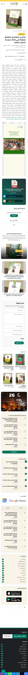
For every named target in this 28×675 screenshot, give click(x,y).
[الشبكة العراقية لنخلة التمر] (14, 3)
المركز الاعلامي (22, 568)
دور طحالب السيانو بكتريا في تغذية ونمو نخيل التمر (11, 547)
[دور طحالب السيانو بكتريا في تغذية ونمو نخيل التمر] (22, 548)
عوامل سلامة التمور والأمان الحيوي (11, 445)
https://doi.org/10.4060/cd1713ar (14, 119)
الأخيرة (20, 508)
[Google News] (14, 220)
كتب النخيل (15, 31)
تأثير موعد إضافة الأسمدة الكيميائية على (11, 462)
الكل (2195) (14, 452)
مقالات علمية (22, 579)
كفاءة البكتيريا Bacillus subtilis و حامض (10, 474)
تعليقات (8, 508)
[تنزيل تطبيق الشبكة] (3, 672)
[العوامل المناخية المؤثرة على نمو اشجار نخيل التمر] (22, 488)
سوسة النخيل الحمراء (19, 208)
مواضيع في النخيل (21, 566)
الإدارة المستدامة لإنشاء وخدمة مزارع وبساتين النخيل (8, 368)
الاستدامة (23, 559)
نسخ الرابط (14, 215)
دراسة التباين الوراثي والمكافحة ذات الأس (10, 468)
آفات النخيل (23, 572)
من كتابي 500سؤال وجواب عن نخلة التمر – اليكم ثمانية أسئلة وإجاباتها (10, 433)
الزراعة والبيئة (22, 581)
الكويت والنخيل (20, 255)
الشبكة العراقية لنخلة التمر (14, 234)
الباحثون (23, 570)
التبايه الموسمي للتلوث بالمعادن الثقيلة (10, 480)
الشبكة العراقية (22, 561)
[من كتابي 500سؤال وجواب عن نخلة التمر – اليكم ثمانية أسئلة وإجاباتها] (22, 433)
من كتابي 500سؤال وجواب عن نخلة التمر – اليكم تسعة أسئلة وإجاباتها (10, 439)
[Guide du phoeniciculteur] (20, 378)
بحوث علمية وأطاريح (21, 577)
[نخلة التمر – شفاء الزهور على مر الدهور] (20, 359)
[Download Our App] (14, 596)
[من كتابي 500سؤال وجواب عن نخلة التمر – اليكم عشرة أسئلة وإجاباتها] (22, 426)
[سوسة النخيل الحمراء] (7, 378)
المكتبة (19, 31)
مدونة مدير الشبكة (21, 563)
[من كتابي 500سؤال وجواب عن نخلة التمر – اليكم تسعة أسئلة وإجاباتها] (22, 439)
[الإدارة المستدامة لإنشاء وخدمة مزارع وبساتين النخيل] (7, 359)
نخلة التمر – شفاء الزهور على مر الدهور (20, 367)
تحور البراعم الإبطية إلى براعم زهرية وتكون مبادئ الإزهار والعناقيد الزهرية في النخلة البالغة (9, 419)
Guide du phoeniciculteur (22, 386)
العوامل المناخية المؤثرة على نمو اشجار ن (10, 487)
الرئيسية (23, 31)
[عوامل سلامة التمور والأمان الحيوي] (22, 446)
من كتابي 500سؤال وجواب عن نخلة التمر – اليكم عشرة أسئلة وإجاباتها (10, 426)
